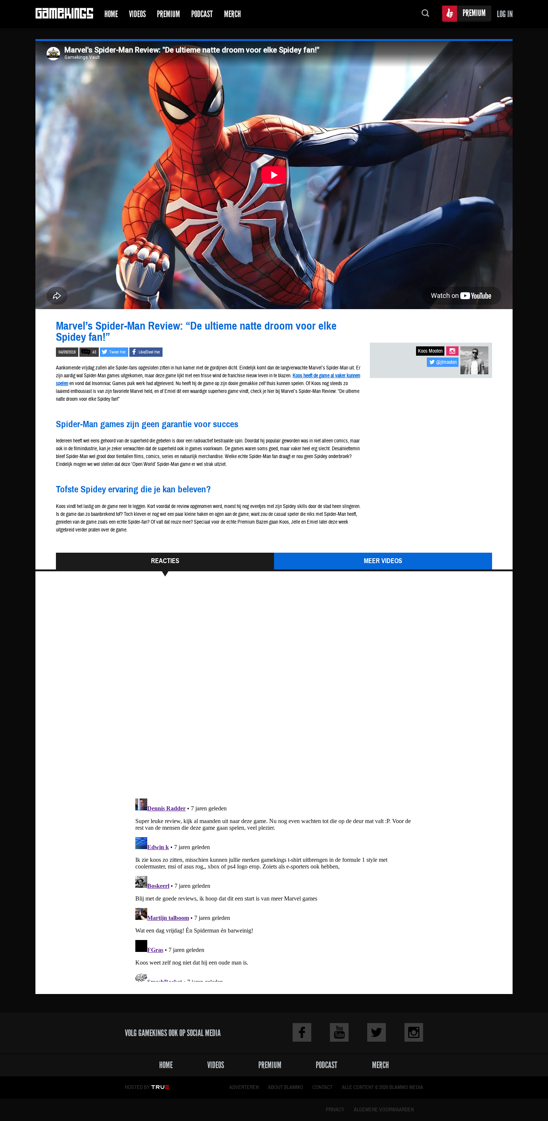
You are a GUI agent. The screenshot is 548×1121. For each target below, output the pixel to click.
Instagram (452, 351)
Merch (232, 14)
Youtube (339, 1032)
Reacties (165, 561)
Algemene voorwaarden (384, 1109)
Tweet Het (117, 352)
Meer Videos (383, 561)
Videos (137, 14)
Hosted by (137, 1087)
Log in (505, 14)
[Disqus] (274, 691)
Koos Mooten (430, 351)
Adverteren (244, 1087)
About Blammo (285, 1087)
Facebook (302, 1032)
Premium (168, 14)
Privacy (335, 1109)
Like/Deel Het (149, 352)
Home (111, 14)
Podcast (202, 14)
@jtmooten (446, 362)
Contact (322, 1087)
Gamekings (64, 14)
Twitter (376, 1032)
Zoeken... (425, 14)
